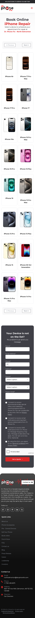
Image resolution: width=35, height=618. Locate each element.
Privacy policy (19, 611)
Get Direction (8, 596)
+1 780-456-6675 (9, 583)
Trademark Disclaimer (7, 611)
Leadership (5, 561)
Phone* (7, 361)
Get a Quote (17, 459)
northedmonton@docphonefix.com (16, 577)
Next (25, 45)
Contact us (28, 482)
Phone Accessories (8, 525)
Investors (5, 564)
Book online (6, 536)
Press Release (6, 553)
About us (5, 521)
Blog (3, 550)
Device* (8, 376)
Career (4, 557)
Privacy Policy (12, 445)
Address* (8, 369)
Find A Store (6, 539)
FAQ (3, 543)
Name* (7, 346)
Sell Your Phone (7, 532)
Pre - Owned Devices (9, 528)
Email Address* (10, 354)
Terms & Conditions (18, 443)
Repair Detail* (10, 392)
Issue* (7, 384)
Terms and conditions (9, 613)
